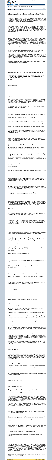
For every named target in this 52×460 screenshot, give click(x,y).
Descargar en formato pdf (12, 16)
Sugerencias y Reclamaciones (41, 459)
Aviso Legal (36, 459)
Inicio (9, 4)
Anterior (41, 8)
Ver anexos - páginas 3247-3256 (12, 457)
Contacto (39, 0)
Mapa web (36, 0)
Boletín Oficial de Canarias (15, 2)
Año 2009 (16, 6)
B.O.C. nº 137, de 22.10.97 (30, 322)
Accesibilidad (32, 0)
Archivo (13, 4)
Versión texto (43, 0)
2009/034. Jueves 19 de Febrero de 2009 (24, 6)
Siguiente (44, 8)
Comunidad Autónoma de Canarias (9, 2)
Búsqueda (18, 4)
